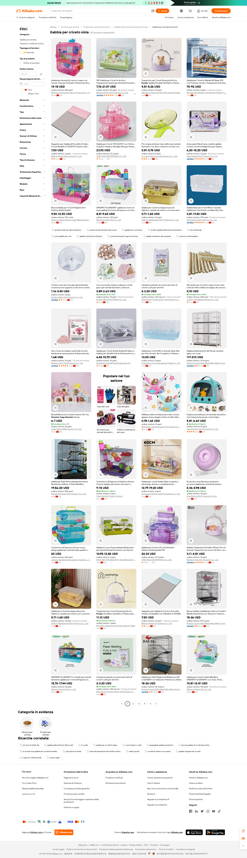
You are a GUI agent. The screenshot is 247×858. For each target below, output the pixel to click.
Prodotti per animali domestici (96, 27)
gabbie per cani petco (134, 230)
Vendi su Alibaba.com (198, 778)
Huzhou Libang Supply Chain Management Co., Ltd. (71, 220)
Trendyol (154, 845)
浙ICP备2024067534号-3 (196, 854)
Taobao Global (135, 845)
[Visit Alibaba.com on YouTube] (213, 811)
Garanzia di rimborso (73, 783)
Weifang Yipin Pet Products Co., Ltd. (112, 92)
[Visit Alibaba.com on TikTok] (219, 811)
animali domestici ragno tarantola (124, 236)
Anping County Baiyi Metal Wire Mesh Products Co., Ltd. (207, 363)
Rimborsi (151, 794)
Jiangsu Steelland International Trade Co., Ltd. (71, 560)
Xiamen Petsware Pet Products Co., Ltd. (68, 494)
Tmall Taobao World (109, 845)
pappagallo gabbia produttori (161, 745)
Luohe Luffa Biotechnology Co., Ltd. (203, 299)
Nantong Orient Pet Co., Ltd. (108, 220)
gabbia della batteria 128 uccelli (60, 745)
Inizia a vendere (196, 783)
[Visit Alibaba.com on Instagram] (208, 811)
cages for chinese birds (32, 758)
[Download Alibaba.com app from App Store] (194, 832)
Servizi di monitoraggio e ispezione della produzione (81, 800)
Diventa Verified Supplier (200, 794)
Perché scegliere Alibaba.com (35, 778)
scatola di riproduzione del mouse (103, 230)
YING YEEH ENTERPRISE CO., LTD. (111, 156)
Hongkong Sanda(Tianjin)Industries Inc (113, 363)
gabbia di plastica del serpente (158, 236)
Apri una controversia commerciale (162, 788)
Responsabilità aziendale (33, 788)
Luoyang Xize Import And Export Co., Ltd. (159, 156)
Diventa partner (196, 799)
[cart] (191, 11)
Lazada (123, 845)
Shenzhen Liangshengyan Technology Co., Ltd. (162, 427)
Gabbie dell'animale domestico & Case (131, 27)
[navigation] (32, 365)
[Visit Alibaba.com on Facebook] (190, 811)
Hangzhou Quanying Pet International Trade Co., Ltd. (162, 92)
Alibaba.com (177, 832)
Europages (165, 845)
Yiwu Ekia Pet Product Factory (109, 496)
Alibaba (53, 27)
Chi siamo (26, 772)
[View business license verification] (149, 853)
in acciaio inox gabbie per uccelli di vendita (40, 751)
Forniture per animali (70, 27)
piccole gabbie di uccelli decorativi (195, 745)
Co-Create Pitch (29, 783)
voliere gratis (134, 751)
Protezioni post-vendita (74, 794)
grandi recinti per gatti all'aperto (68, 230)
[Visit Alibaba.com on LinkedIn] (196, 811)
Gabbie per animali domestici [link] (165, 27)
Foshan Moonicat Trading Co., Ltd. (111, 299)
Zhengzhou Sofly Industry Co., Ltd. (202, 220)
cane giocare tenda (73, 751)
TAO (146, 845)
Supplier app (128, 832)
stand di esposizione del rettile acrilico (104, 751)
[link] (243, 831)
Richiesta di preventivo (115, 783)
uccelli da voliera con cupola (159, 751)
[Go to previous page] (121, 703)
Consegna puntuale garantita (76, 788)
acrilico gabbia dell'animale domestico (166, 230)
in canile (84, 745)
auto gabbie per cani (63, 236)
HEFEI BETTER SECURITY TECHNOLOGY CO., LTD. (116, 560)
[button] (153, 11)
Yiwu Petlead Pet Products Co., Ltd (202, 156)
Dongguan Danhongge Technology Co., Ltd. (161, 494)
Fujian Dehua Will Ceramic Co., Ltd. (66, 429)
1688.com (94, 845)
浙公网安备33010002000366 (170, 854)
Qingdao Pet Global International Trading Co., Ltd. (207, 92)
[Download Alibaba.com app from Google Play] (215, 832)
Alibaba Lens (36, 832)
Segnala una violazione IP (158, 799)
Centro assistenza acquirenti (160, 778)
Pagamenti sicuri (71, 778)
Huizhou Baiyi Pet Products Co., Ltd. (67, 297)
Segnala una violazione (157, 805)
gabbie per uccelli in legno (106, 745)
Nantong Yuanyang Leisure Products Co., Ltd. (71, 92)
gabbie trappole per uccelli (189, 751)
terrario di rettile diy (31, 745)
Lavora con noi (28, 794)
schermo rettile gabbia (188, 236)
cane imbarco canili (133, 745)
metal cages (55, 758)
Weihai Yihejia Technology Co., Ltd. (66, 156)
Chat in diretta (153, 783)
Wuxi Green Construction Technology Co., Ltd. (162, 299)
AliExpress (82, 845)
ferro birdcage (196, 230)
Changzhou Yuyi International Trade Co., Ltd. (161, 363)
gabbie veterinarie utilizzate (91, 236)
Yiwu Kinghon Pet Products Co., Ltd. (202, 429)
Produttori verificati (114, 778)
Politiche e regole (71, 807)
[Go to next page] (156, 703)
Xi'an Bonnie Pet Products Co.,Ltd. (202, 496)
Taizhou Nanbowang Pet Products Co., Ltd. (160, 220)
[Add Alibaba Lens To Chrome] (63, 832)
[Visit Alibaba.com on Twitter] (202, 811)
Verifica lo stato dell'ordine (200, 788)
